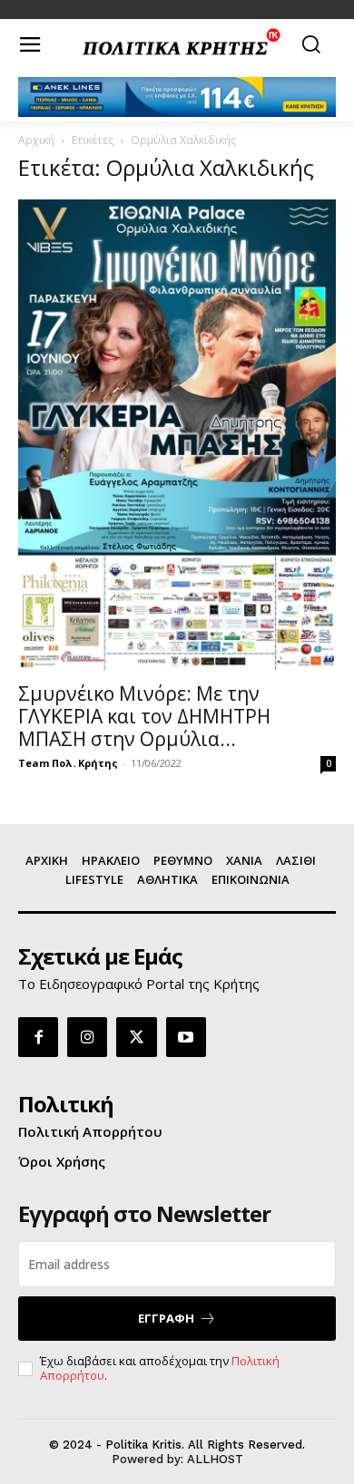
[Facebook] (38, 1037)
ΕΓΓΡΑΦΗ (166, 1318)
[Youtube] (186, 1037)
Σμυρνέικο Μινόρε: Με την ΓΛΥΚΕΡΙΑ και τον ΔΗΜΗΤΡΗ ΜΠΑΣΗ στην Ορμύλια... (144, 716)
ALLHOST (215, 1459)
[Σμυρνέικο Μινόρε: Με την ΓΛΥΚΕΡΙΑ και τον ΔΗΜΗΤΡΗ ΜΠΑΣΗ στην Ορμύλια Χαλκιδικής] (177, 435)
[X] (136, 1037)
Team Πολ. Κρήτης (68, 763)
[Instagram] (87, 1037)
